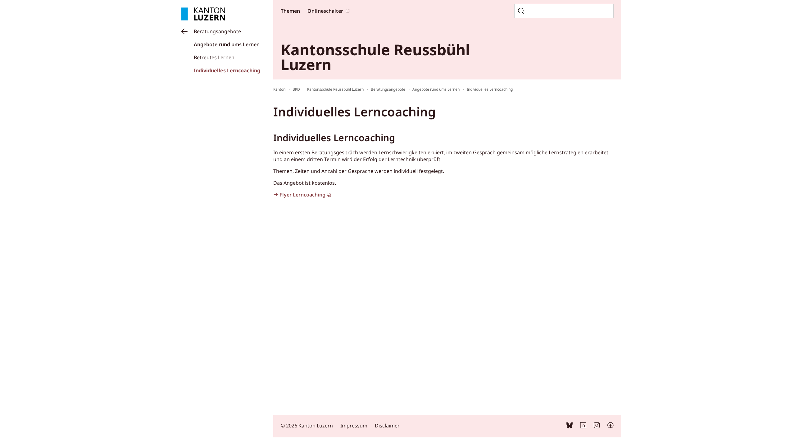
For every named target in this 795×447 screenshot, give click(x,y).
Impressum (353, 425)
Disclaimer (387, 425)
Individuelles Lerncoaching (227, 70)
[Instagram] (597, 426)
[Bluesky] (569, 426)
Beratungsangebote (217, 31)
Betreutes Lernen (214, 57)
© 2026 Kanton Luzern (307, 425)
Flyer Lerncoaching (302, 194)
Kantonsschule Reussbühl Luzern (335, 89)
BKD (296, 89)
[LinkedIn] (583, 426)
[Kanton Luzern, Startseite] (203, 13)
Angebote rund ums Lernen (227, 44)
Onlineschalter (325, 10)
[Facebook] (610, 426)
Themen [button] (290, 10)
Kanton (279, 89)
